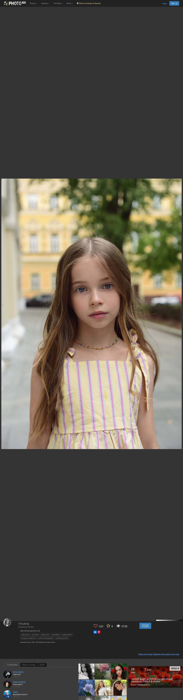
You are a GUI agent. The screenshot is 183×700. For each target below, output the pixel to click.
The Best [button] (57, 3)
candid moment (67, 634)
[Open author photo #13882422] (119, 687)
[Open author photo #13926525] (103, 671)
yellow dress (45, 634)
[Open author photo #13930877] (87, 671)
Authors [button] (44, 3)
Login (164, 3)
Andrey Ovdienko (19, 682)
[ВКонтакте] (95, 632)
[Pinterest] (98, 632)
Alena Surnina (18, 672)
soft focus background (45, 638)
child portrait (25, 634)
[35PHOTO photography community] (14, 3)
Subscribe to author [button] (145, 626)
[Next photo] (180, 305)
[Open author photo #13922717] (119, 671)
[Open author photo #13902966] (87, 687)
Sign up (174, 3)
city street (35, 634)
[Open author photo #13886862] (103, 687)
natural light (55, 634)
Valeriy (15, 692)
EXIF (42, 665)
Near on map (28, 665)
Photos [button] (33, 3)
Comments (12, 665)
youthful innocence (62, 638)
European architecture (28, 638)
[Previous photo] (2, 305)
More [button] (69, 3)
